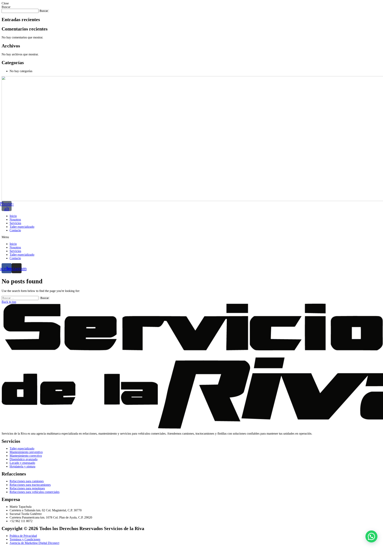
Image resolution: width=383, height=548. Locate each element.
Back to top (9, 301)
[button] (191, 237)
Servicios (15, 223)
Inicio (13, 216)
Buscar (6, 7)
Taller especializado (22, 226)
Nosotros (15, 219)
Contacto (15, 230)
